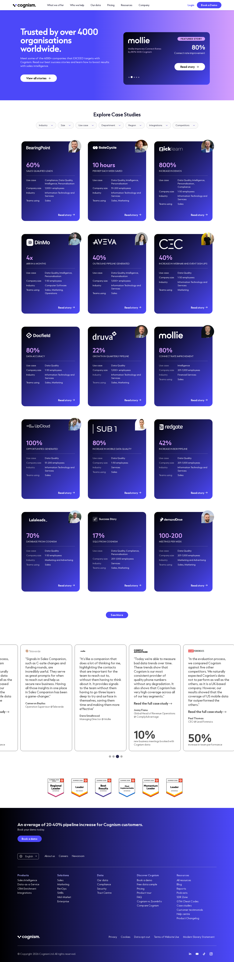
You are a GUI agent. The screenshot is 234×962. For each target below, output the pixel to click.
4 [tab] (136, 77)
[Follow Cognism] (190, 953)
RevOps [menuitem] (62, 888)
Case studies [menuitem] (184, 905)
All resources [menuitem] (184, 880)
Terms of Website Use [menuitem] (166, 936)
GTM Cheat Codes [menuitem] (188, 901)
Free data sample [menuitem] (147, 884)
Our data (96, 5)
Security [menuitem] (101, 888)
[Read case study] (155, 698)
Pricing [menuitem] (140, 888)
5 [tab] (138, 77)
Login (191, 5)
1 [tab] (129, 77)
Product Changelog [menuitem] (188, 918)
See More (117, 615)
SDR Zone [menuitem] (182, 897)
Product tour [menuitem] (144, 892)
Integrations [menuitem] (25, 892)
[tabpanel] (166, 58)
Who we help (77, 5)
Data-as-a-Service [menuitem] (28, 884)
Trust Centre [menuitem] (104, 892)
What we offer (55, 5)
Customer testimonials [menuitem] (190, 909)
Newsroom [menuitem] (78, 856)
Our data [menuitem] (102, 880)
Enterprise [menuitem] (63, 901)
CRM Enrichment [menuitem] (27, 888)
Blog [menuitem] (179, 884)
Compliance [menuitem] (104, 884)
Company (144, 5)
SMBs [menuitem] (60, 892)
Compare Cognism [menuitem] (148, 905)
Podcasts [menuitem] (182, 892)
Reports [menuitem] (181, 888)
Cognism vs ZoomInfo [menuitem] (149, 901)
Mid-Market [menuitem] (64, 897)
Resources (126, 5)
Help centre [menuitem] (183, 914)
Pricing (110, 5)
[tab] (110, 756)
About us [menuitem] (50, 856)
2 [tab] (131, 77)
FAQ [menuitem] (139, 897)
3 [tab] (134, 77)
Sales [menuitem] (60, 880)
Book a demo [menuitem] (144, 880)
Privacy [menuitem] (113, 936)
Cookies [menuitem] (125, 936)
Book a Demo (209, 5)
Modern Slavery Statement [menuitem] (199, 936)
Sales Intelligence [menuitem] (27, 880)
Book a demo (30, 838)
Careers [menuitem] (63, 856)
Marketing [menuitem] (63, 884)
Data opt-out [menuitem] (142, 936)
